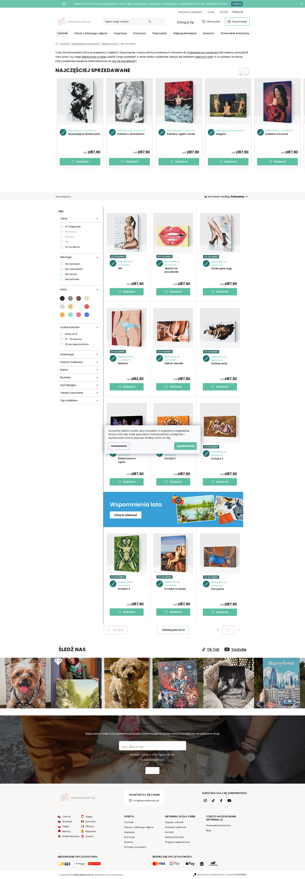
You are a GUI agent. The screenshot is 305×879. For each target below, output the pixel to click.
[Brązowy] (78, 298)
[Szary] (70, 298)
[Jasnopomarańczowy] (62, 314)
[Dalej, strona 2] (228, 630)
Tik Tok (213, 649)
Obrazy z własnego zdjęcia (139, 827)
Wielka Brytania (70, 836)
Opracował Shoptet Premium (211, 874)
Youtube (238, 649)
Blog (208, 830)
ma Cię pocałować (123, 61)
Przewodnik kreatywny (218, 825)
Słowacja (67, 821)
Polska (65, 826)
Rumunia (90, 821)
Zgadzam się (185, 446)
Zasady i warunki (174, 822)
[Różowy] (78, 314)
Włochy (89, 826)
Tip (67, 241)
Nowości (69, 236)
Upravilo (236, 874)
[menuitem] (62, 33)
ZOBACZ (236, 3)
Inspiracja (129, 832)
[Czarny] (62, 298)
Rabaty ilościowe (174, 837)
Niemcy (66, 831)
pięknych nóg (203, 57)
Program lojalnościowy (177, 842)
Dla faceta (71, 274)
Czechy (66, 816)
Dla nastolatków (74, 269)
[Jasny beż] (86, 298)
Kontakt (224, 11)
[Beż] (70, 306)
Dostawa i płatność (175, 827)
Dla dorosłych (72, 263)
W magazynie (73, 226)
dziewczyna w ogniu (93, 57)
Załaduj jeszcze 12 (173, 630)
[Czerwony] (86, 306)
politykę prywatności (152, 759)
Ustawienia (119, 446)
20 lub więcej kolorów (77, 344)
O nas (211, 11)
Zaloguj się (185, 22)
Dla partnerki (72, 279)
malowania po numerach (203, 52)
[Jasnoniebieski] (86, 314)
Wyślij (152, 770)
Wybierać (82, 161)
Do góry (118, 630)
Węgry (89, 816)
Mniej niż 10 (71, 334)
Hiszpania (90, 831)
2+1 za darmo (72, 247)
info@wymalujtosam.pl (146, 800)
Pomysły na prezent (135, 847)
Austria (89, 836)
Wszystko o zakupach (190, 11)
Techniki (128, 822)
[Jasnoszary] (62, 306)
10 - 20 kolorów (73, 339)
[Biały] (78, 306)
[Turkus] (70, 314)
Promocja (70, 231)
